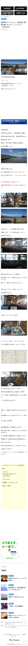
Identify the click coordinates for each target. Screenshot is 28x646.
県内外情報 (4, 566)
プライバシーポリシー (17, 634)
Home (4, 634)
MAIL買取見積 (9, 634)
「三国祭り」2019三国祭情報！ (16, 606)
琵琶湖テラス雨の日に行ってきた (16, 597)
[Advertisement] (14, 45)
